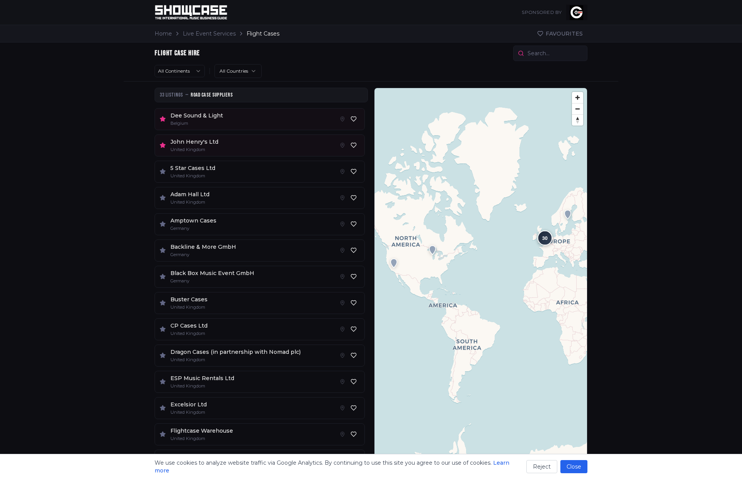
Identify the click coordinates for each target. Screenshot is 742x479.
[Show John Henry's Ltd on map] (342, 145)
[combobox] (180, 71)
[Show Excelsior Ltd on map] (342, 408)
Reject (542, 466)
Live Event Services (209, 33)
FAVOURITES (564, 33)
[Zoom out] (577, 108)
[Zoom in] (577, 97)
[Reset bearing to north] (577, 120)
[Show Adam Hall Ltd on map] (342, 198)
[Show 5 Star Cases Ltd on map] (342, 171)
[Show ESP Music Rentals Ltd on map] (342, 381)
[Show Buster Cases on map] (342, 303)
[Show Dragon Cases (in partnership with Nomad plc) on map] (342, 355)
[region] (480, 280)
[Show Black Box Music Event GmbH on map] (342, 276)
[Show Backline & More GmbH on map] (342, 250)
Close (574, 466)
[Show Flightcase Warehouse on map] (342, 434)
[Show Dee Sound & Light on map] (342, 119)
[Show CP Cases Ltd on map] (342, 329)
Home (163, 33)
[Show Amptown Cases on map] (342, 224)
